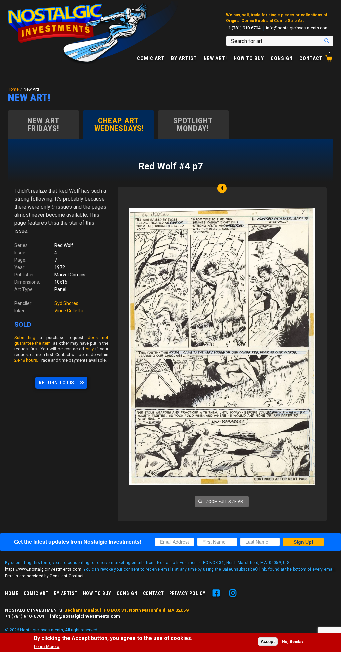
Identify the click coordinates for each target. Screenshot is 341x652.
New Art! (215, 58)
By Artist (184, 58)
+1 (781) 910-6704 (243, 28)
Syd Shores (66, 303)
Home (13, 89)
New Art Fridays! (43, 124)
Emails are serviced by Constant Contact (44, 576)
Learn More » (46, 646)
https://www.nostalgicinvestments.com (43, 569)
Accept (268, 641)
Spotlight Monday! (193, 124)
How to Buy (249, 58)
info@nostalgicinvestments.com (297, 28)
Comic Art (151, 58)
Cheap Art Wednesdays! (119, 124)
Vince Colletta (68, 310)
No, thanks (292, 641)
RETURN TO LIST (58, 382)
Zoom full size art (225, 501)
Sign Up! (303, 542)
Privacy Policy (187, 593)
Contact (311, 58)
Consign (282, 58)
